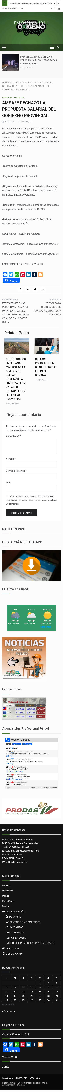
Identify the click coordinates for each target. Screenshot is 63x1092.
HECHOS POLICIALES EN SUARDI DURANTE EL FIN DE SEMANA (46, 367)
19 (15, 996)
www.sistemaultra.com (13, 1085)
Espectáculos (8, 901)
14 (31, 991)
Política (5, 896)
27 (23, 1000)
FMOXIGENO (10, 122)
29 (40, 1000)
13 (23, 991)
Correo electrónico (16, 470)
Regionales (19, 97)
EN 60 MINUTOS (14, 927)
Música (5, 906)
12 (15, 991)
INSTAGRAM (21, 1078)
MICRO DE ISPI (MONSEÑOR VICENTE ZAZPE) (30, 943)
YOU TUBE (35, 1078)
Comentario (12, 436)
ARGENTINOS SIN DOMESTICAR (23, 922)
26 (15, 1000)
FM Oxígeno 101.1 (31, 23)
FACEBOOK (7, 1078)
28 (31, 1000)
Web (8, 482)
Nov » (12, 1011)
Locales (6, 885)
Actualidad (7, 97)
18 (6, 996)
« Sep (5, 1011)
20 (23, 996)
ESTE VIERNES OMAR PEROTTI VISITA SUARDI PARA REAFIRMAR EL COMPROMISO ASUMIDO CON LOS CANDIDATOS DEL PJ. (15, 312)
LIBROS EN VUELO (16, 937)
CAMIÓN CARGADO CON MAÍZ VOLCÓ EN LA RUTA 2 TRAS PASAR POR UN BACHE (38, 60)
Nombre (11, 459)
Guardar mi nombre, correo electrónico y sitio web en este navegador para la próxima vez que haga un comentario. (31, 500)
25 (6, 1000)
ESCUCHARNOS (15, 932)
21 (31, 996)
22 (40, 996)
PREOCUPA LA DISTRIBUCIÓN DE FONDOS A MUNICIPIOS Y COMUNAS (47, 309)
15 (40, 991)
